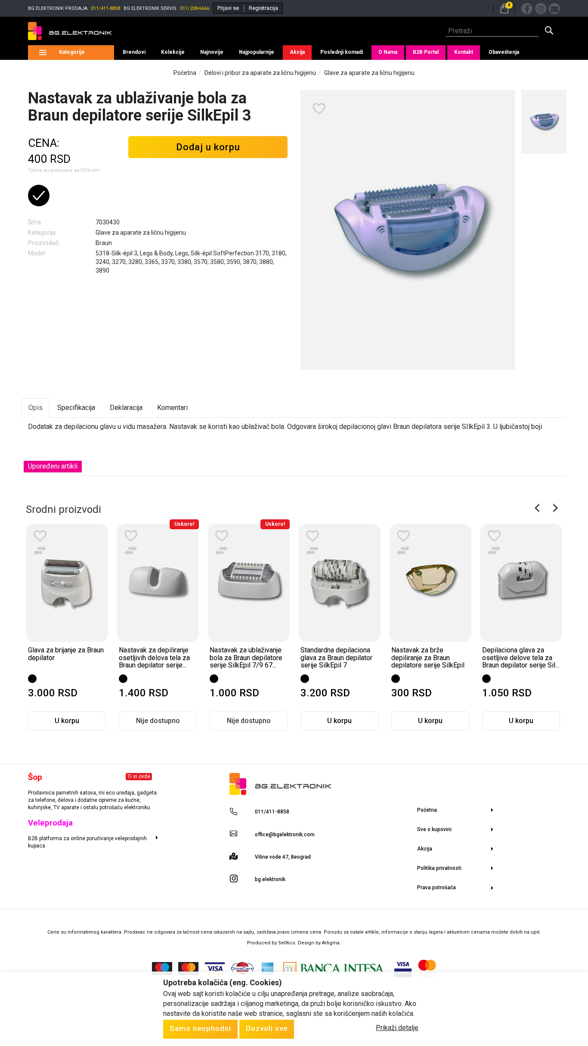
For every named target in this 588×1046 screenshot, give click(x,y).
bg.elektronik (270, 879)
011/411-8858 (105, 8)
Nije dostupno (158, 721)
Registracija (263, 8)
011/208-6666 (194, 8)
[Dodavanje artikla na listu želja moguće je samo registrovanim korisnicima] (319, 109)
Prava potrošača (436, 888)
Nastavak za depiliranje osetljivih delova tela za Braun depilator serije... (154, 657)
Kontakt (463, 52)
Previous (538, 508)
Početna (184, 72)
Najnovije (211, 52)
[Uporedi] (40, 550)
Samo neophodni (200, 1028)
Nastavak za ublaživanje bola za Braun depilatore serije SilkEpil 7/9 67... (246, 657)
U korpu (67, 721)
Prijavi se (228, 8)
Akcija (297, 52)
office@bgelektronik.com (285, 835)
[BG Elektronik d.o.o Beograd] (69, 31)
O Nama (387, 52)
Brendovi (134, 52)
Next (554, 508)
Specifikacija (76, 408)
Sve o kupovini (434, 829)
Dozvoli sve (267, 1028)
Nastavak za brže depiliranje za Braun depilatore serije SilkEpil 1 (427, 661)
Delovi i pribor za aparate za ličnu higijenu (260, 72)
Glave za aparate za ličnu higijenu (369, 72)
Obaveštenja (504, 52)
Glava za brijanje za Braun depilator (66, 654)
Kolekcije (173, 52)
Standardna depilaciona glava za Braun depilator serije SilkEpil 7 (336, 657)
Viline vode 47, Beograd (283, 857)
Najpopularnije (256, 52)
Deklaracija (126, 408)
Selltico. (288, 943)
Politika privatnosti (439, 868)
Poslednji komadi (341, 52)
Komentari (172, 408)
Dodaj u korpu (208, 147)
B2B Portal (426, 52)
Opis (35, 408)
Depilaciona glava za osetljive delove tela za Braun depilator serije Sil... (520, 657)
